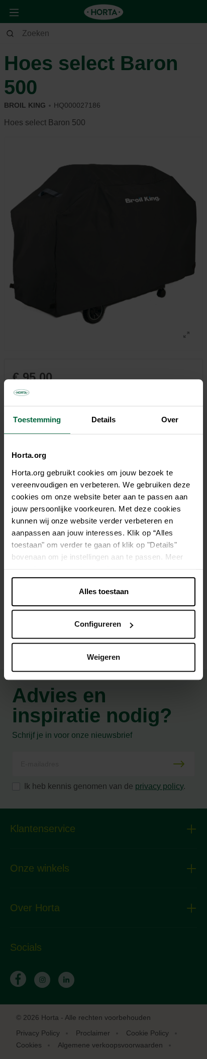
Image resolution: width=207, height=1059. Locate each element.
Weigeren (103, 657)
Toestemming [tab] (37, 419)
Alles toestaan (104, 591)
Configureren (97, 624)
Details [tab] (103, 419)
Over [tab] (169, 419)
